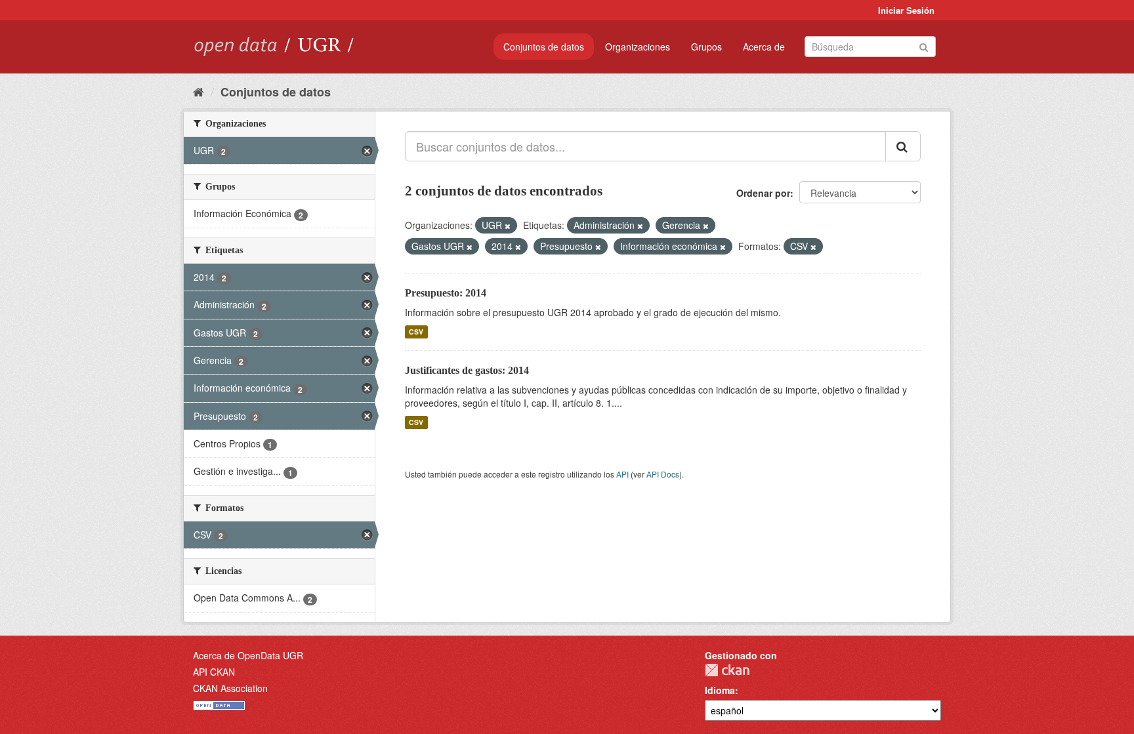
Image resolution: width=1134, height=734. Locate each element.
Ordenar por (763, 192)
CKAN (727, 670)
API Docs (662, 473)
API (622, 473)
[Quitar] (508, 225)
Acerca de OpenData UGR (248, 655)
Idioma (720, 690)
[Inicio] (198, 91)
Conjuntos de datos (543, 46)
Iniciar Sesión (906, 10)
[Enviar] (923, 45)
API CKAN (214, 671)
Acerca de (764, 46)
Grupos (706, 46)
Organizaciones (637, 46)
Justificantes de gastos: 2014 (467, 370)
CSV (416, 331)
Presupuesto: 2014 (445, 292)
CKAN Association (230, 688)
